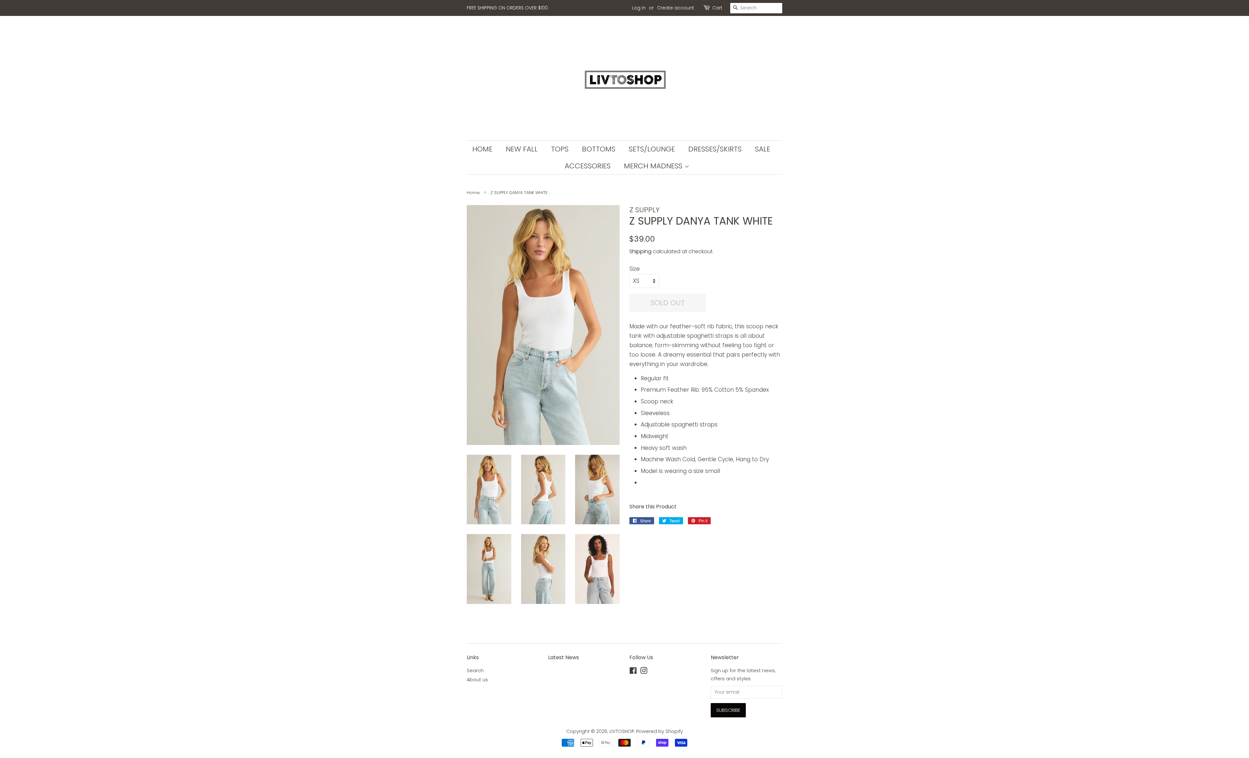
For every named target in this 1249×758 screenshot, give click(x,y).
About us (477, 679)
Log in (639, 8)
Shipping (640, 251)
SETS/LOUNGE (652, 149)
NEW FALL (522, 149)
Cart (717, 8)
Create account (675, 8)
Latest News (563, 657)
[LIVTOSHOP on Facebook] (633, 672)
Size (634, 269)
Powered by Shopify (659, 731)
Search (475, 670)
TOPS (560, 149)
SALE (762, 149)
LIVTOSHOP (622, 731)
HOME (482, 149)
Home (473, 192)
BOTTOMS (598, 149)
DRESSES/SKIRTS (715, 149)
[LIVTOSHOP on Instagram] (643, 672)
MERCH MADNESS (654, 166)
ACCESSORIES (588, 166)
